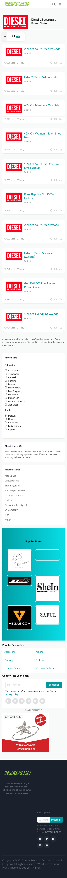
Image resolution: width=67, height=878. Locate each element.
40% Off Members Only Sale (42, 105)
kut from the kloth (14, 495)
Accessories (11, 651)
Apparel (39, 651)
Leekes (8, 500)
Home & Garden (13, 668)
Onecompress (12, 480)
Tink (7, 514)
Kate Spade (10, 475)
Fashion (40, 660)
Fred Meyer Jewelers (15, 490)
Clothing (9, 660)
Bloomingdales (12, 485)
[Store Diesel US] (15, 21)
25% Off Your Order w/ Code (42, 49)
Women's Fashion (45, 668)
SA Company (11, 509)
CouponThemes (31, 867)
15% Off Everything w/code (41, 314)
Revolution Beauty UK (16, 505)
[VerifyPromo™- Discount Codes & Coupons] (17, 3)
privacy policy (11, 694)
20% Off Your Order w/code (41, 225)
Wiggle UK (10, 519)
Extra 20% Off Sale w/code (40, 77)
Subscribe (54, 685)
